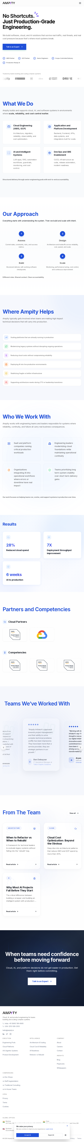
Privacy (5, 1098)
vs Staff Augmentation (10, 1081)
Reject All (51, 1135)
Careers (60, 1047)
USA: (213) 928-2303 (12, 1026)
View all (73, 813)
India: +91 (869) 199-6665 (14, 1023)
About (59, 1042)
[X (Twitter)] (7, 1034)
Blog (58, 1060)
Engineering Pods (9, 1042)
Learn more (49, 1129)
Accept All (27, 1135)
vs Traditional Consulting (11, 1085)
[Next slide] (80, 747)
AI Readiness (34, 1051)
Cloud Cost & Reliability (38, 1047)
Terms (5, 1102)
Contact (59, 1051)
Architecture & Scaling (38, 1042)
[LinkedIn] (3, 1034)
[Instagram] (10, 1034)
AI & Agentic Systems (10, 1051)
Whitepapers (61, 1068)
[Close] (67, 1126)
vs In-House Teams (10, 1089)
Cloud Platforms (8, 1047)
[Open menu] (80, 3)
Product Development (10, 1055)
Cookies (6, 1106)
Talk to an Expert (12, 47)
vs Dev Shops (8, 1077)
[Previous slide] (3, 747)
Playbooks (61, 1064)
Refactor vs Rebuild (37, 1055)
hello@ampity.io (8, 1030)
